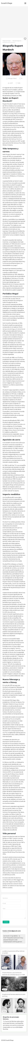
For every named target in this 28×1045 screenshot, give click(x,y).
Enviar (6, 922)
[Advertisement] (14, 21)
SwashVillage (6, 3)
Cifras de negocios (16, 40)
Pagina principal (6, 40)
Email (4, 903)
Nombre (5, 898)
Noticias (4, 967)
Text (4, 908)
